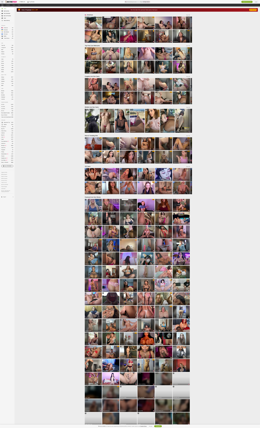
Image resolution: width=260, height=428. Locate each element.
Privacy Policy (4, 180)
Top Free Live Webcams (92, 45)
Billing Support (4, 174)
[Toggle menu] (2, 2)
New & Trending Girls (91, 135)
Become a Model (4, 184)
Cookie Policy (143, 426)
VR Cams (87, 166)
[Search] (141, 2)
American (90, 15)
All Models (3, 188)
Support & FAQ (4, 172)
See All (188, 15)
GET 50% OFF (253, 9)
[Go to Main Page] (11, 2)
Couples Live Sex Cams (92, 76)
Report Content (4, 176)
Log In (256, 1)
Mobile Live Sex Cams (92, 107)
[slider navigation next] (188, 30)
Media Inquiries (4, 178)
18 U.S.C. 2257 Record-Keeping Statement (5, 191)
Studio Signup (4, 186)
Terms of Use (4, 182)
